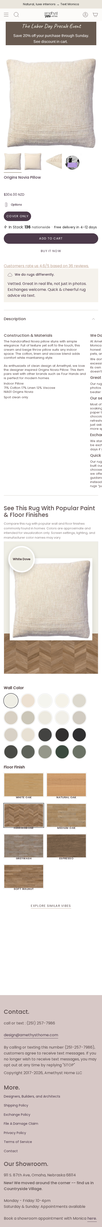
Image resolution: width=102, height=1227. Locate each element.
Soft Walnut (24, 887)
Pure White (62, 718)
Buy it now (51, 251)
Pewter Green (28, 752)
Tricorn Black (79, 735)
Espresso (66, 857)
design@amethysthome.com (31, 1035)
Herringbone (24, 826)
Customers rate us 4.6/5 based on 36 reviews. (46, 266)
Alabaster (45, 718)
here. (92, 1218)
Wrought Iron (11, 752)
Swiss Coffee (28, 701)
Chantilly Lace (45, 701)
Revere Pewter (28, 718)
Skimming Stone (11, 735)
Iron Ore (45, 735)
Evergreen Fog (45, 752)
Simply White (62, 701)
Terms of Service (18, 1141)
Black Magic (62, 735)
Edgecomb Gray (11, 718)
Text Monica (69, 4)
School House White (28, 735)
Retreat (79, 752)
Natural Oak (66, 796)
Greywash (24, 857)
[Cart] (95, 14)
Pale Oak (79, 701)
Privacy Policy (15, 1132)
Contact (11, 1151)
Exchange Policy (17, 1114)
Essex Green (62, 752)
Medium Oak (66, 826)
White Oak (24, 796)
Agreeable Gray (79, 718)
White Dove (11, 701)
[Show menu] (6, 14)
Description (15, 319)
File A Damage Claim (21, 1123)
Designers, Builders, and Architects (32, 1096)
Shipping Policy (16, 1105)
